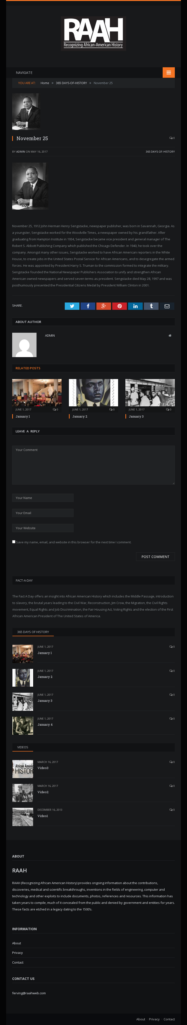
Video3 (42, 768)
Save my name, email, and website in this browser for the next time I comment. (73, 542)
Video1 (42, 816)
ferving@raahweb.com (29, 993)
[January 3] (150, 395)
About (16, 943)
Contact (17, 962)
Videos (22, 747)
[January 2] (93, 395)
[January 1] (37, 395)
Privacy (17, 952)
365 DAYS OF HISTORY (33, 632)
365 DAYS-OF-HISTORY (160, 151)
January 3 (136, 416)
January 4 (45, 724)
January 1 (23, 416)
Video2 (42, 792)
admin (20, 151)
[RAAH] (93, 48)
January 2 (79, 416)
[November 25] (93, 112)
